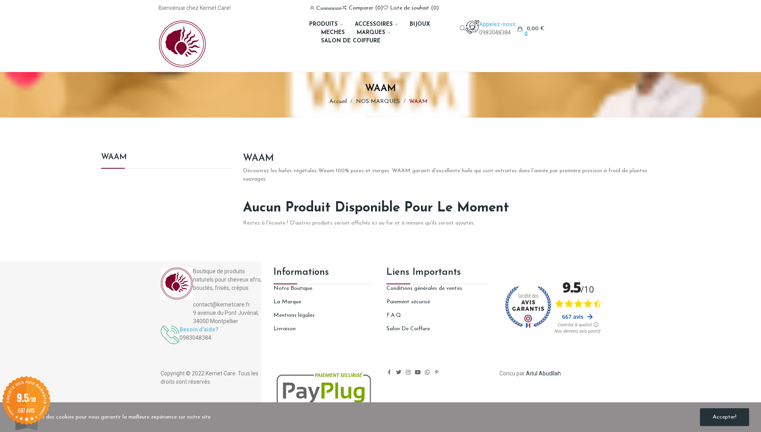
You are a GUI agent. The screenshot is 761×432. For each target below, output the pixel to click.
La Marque (287, 302)
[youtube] (418, 372)
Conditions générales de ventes (424, 288)
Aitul (531, 373)
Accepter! (724, 417)
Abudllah (550, 373)
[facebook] (389, 372)
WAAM (114, 157)
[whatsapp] (427, 372)
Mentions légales (294, 315)
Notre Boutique (292, 288)
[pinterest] (437, 372)
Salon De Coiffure (408, 329)
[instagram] (408, 372)
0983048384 (495, 32)
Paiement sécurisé (408, 302)
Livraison (284, 329)
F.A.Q (393, 315)
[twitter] (399, 372)
